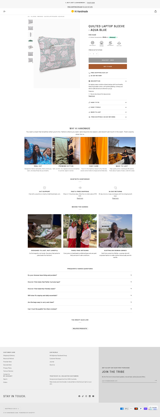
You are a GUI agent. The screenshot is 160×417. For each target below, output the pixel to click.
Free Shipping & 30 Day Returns (103, 117)
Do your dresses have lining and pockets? (42, 275)
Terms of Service (8, 371)
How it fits (95, 102)
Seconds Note (7, 365)
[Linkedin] (90, 396)
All (29, 16)
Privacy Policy (7, 368)
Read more (92, 96)
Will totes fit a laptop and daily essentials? (42, 295)
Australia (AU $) (11, 408)
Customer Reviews (55, 358)
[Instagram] (86, 396)
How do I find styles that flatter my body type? (44, 282)
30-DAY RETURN (88, 7)
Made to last (96, 112)
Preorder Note (7, 361)
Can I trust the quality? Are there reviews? (42, 309)
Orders (5, 382)
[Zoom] (37, 84)
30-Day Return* (96, 75)
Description (95, 81)
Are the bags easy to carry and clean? (41, 302)
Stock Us (52, 365)
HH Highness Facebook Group (58, 355)
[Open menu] (6, 11)
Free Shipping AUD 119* (99, 72)
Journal (52, 361)
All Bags (33, 16)
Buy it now (108, 66)
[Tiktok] (83, 396)
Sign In (5, 379)
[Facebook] (79, 396)
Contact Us (6, 374)
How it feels (96, 107)
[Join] (155, 380)
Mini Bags (40, 16)
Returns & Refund (8, 358)
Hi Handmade (10, 412)
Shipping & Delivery (9, 355)
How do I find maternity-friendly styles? (41, 289)
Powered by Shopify (27, 412)
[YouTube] (93, 396)
